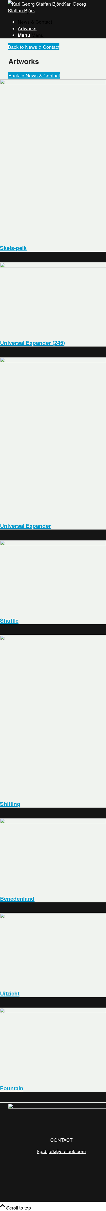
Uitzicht (9, 993)
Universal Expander (25, 526)
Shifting (10, 804)
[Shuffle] (53, 543)
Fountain (11, 1088)
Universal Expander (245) (32, 343)
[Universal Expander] (53, 360)
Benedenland (17, 898)
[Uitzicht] (53, 916)
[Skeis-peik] (53, 82)
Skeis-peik (13, 248)
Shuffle (9, 620)
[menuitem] (58, 21)
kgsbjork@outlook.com (61, 1151)
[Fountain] (53, 1011)
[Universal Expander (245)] (53, 265)
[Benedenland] (53, 821)
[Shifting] (53, 638)
